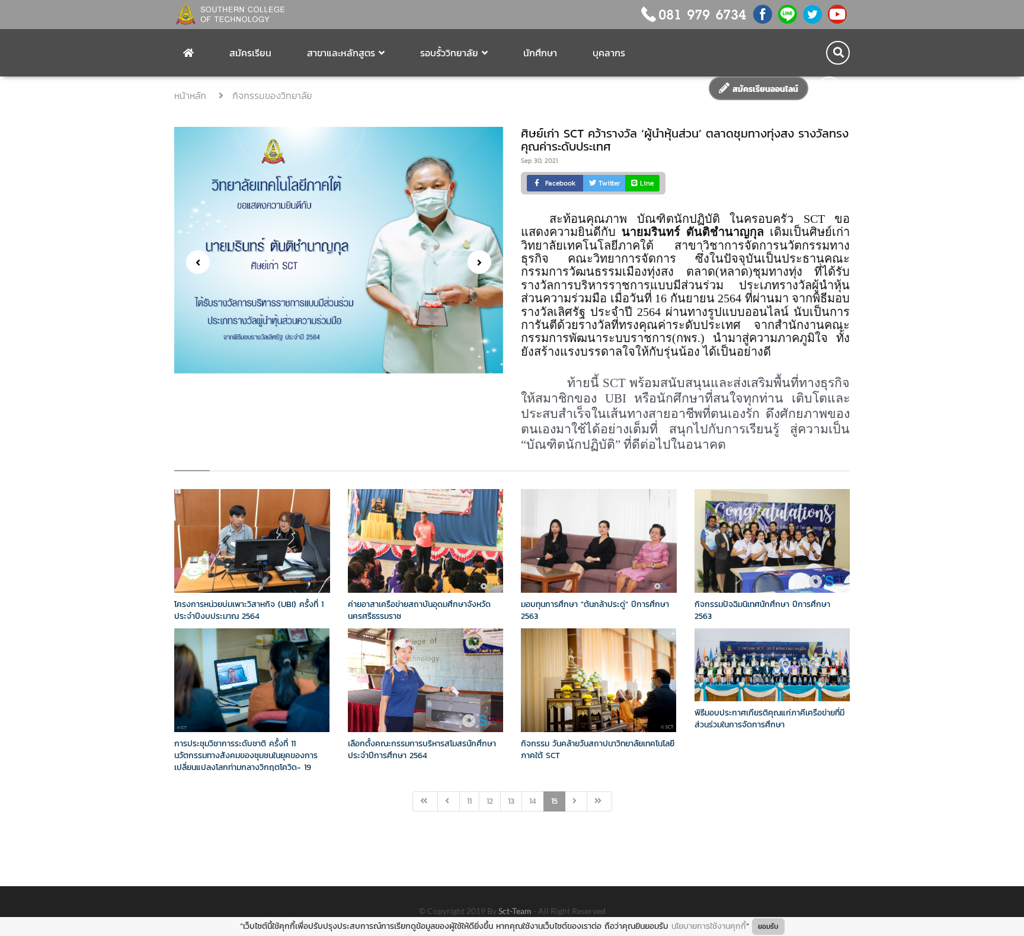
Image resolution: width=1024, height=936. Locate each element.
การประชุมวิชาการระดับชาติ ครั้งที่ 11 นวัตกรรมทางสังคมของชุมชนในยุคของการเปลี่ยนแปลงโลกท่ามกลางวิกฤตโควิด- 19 (246, 755)
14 (532, 801)
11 (469, 801)
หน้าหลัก (192, 95)
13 (511, 801)
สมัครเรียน (250, 53)
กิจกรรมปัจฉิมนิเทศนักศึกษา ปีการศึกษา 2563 (762, 610)
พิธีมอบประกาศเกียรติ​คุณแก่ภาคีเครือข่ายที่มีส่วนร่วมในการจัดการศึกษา (769, 719)
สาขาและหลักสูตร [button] (341, 53)
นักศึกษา (540, 53)
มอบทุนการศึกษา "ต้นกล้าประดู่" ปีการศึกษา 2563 (595, 610)
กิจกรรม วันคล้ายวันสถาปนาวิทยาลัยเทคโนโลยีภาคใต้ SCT (597, 749)
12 (490, 801)
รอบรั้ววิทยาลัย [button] (449, 53)
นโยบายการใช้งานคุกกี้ (708, 926)
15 (554, 801)
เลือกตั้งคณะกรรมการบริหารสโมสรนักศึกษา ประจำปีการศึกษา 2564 (422, 749)
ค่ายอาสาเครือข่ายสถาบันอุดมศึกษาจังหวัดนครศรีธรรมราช (419, 610)
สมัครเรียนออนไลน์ (763, 89)
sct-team (515, 911)
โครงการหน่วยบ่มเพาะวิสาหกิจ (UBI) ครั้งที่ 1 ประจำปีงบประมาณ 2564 (249, 610)
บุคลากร (609, 53)
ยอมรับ (768, 926)
